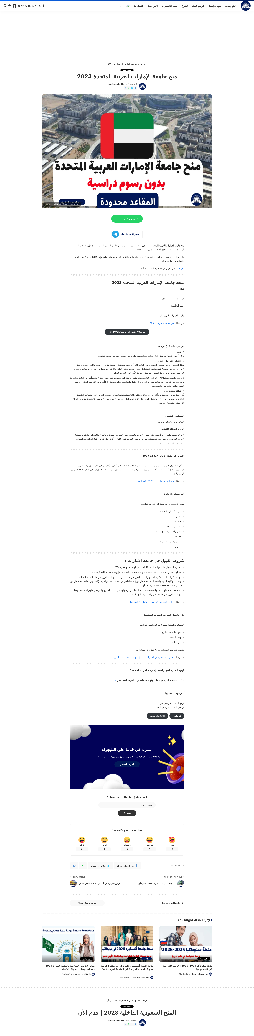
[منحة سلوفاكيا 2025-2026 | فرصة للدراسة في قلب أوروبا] (185, 944)
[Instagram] (33, 6)
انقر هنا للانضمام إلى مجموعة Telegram (127, 331)
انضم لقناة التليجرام (130, 234)
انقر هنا (181, 268)
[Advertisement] (127, 33)
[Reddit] (22, 6)
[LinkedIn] (29, 6)
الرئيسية (144, 64)
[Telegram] (19, 6)
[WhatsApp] (128, 88)
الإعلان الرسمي (157, 715)
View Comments (87, 903)
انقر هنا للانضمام (127, 764)
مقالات (146, 959)
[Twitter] (40, 6)
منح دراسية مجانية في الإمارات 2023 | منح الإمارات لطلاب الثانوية (144, 657)
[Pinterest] (36, 6)
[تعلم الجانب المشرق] (246, 6)
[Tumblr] (26, 6)
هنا (115, 680)
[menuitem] (125, 6)
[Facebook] (43, 6)
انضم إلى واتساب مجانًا (128, 218)
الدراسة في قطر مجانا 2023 (161, 323)
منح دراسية (127, 70)
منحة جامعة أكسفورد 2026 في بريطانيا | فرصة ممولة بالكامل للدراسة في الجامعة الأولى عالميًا (127, 967)
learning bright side (116, 84)
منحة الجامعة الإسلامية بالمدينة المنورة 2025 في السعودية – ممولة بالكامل (70, 967)
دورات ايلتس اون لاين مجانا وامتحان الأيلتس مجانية (151, 601)
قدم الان (177, 715)
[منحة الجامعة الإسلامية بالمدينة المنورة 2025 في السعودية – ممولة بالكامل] (68, 944)
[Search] (4, 6)
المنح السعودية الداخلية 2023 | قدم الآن (156, 481)
